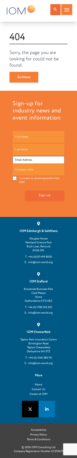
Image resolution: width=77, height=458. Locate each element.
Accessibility (38, 430)
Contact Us (38, 389)
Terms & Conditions (38, 439)
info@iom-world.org (40, 262)
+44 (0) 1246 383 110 (40, 358)
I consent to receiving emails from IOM (39, 180)
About (38, 385)
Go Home (23, 77)
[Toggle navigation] (66, 9)
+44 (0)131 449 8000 (40, 257)
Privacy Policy (38, 435)
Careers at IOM (38, 394)
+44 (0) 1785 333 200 (40, 307)
